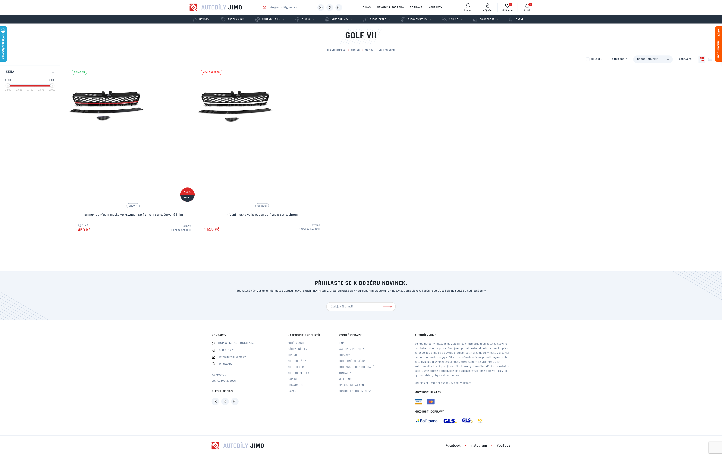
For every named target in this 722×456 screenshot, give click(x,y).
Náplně (292, 379)
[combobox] (653, 59)
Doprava (416, 7)
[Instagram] (338, 7)
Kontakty (435, 7)
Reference (345, 379)
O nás (367, 7)
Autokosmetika (298, 373)
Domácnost (296, 385)
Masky (369, 50)
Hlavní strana (336, 50)
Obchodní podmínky (352, 361)
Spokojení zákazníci (352, 385)
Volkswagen (387, 50)
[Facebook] (329, 7)
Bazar (292, 391)
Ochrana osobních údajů (356, 367)
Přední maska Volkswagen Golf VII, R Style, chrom (262, 215)
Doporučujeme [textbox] (647, 59)
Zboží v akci (296, 343)
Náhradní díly (297, 349)
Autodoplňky (297, 361)
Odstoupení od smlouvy (355, 391)
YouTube (503, 446)
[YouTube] (320, 7)
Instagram (478, 446)
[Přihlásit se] (388, 306)
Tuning (355, 50)
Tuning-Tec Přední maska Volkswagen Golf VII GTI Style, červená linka (133, 215)
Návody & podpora (390, 7)
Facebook (453, 446)
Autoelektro (297, 367)
